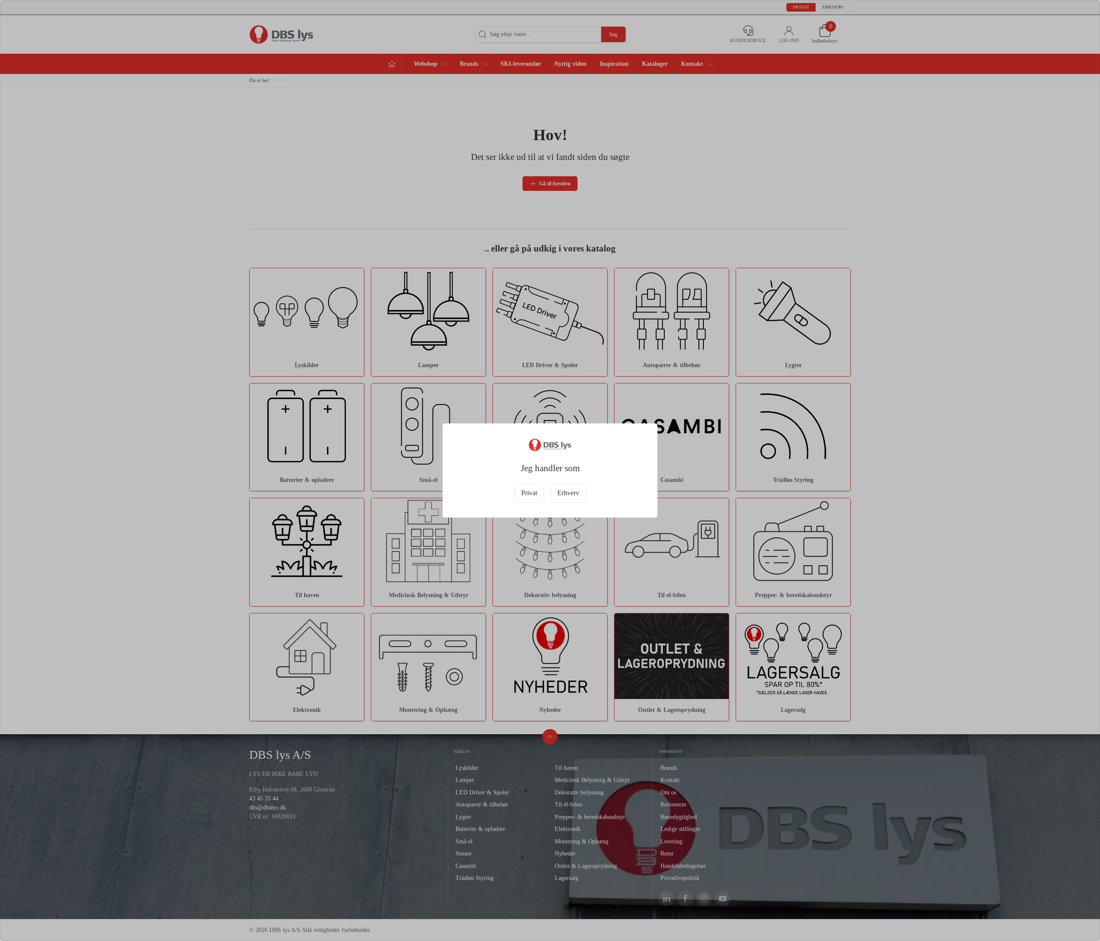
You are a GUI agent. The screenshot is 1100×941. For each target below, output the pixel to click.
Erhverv (568, 493)
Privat (529, 493)
